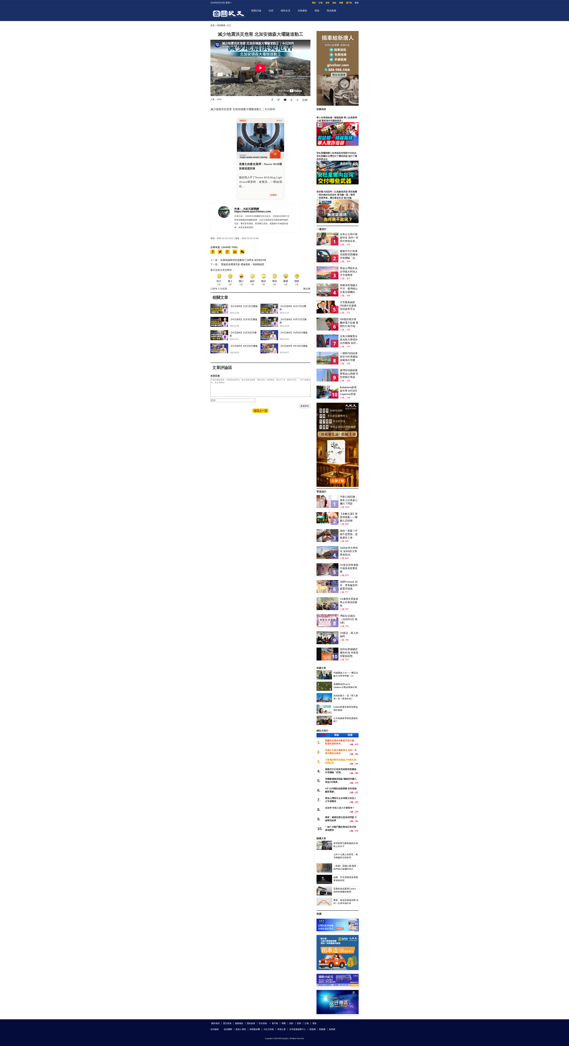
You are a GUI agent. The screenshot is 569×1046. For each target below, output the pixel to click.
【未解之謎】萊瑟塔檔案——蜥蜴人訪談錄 (349, 517)
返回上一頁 (260, 410)
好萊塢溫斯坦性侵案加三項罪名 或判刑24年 (243, 260)
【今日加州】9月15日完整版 (294, 346)
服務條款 (239, 1023)
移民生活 (285, 10)
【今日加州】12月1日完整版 (244, 306)
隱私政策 (251, 1023)
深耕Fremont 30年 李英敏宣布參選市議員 (349, 585)
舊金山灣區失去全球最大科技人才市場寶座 (349, 271)
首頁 (212, 25)
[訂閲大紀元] (338, 930)
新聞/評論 (256, 10)
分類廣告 (302, 10)
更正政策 (227, 1023)
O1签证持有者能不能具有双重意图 (349, 568)
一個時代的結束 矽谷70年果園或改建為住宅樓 (349, 357)
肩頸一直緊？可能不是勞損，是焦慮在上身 (349, 534)
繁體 (357, 3)
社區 (271, 10)
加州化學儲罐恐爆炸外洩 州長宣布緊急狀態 (349, 653)
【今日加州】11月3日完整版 (243, 319)
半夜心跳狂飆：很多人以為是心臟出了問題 (349, 500)
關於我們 (215, 1023)
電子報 (349, 3)
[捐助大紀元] (338, 985)
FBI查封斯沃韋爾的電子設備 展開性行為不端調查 (349, 323)
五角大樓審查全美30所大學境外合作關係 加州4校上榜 (349, 340)
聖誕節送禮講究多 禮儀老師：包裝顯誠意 (242, 264)
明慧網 (312, 1029)
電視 (314, 3)
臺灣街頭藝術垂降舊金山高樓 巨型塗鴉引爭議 (349, 374)
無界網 (332, 1029)
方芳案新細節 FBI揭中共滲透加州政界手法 (348, 306)
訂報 (321, 3)
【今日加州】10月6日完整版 (294, 332)
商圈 (341, 3)
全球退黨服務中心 (297, 1029)
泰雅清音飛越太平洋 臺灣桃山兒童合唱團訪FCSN (349, 289)
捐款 (334, 3)
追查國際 (228, 1029)
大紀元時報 (268, 1029)
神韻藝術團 (255, 1029)
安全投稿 (263, 1023)
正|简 (304, 100)
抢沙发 (306, 288)
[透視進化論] (338, 486)
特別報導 (221, 25)
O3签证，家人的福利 (349, 635)
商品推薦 (331, 10)
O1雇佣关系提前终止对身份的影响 (349, 602)
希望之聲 (281, 1029)
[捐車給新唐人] (338, 105)
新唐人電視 (241, 1029)
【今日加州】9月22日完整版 (244, 346)
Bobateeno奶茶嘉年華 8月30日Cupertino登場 (348, 391)
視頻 (317, 10)
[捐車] (338, 969)
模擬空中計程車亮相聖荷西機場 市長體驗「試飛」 (349, 255)
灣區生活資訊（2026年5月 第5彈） (348, 619)
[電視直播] (338, 1013)
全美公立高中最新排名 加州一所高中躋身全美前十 (349, 238)
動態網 (322, 1029)
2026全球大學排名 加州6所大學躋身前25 (349, 551)
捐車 (327, 3)
